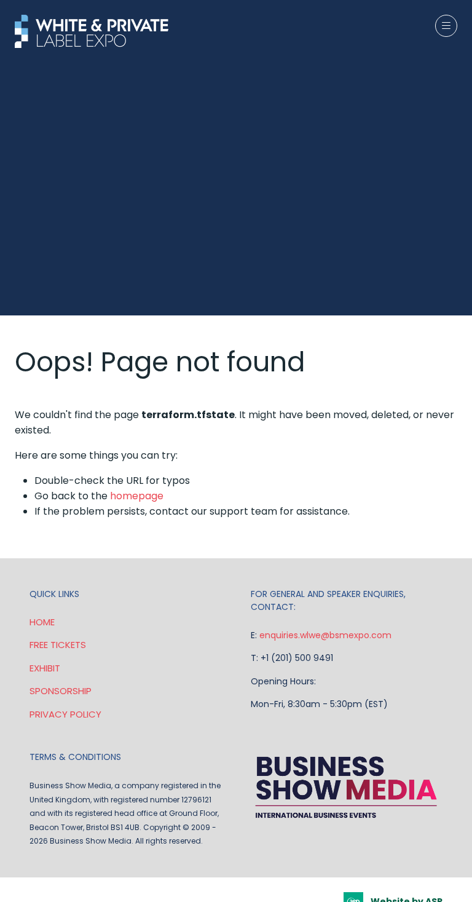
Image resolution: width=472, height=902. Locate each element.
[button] (446, 26)
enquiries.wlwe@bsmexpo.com (325, 635)
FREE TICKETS (58, 644)
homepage (136, 496)
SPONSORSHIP (61, 690)
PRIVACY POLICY (65, 714)
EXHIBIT (45, 668)
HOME (42, 621)
